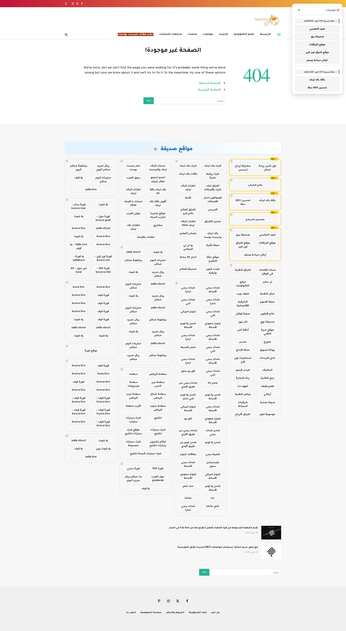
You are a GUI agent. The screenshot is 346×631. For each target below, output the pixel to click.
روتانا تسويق (267, 349)
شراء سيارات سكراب (133, 419)
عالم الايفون (267, 313)
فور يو (188, 418)
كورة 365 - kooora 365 (103, 270)
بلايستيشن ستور (212, 464)
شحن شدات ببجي (213, 432)
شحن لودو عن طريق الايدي (188, 444)
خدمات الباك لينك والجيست (158, 167)
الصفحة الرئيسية (209, 89)
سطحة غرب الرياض (133, 395)
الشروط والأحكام (175, 613)
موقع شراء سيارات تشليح (133, 431)
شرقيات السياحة (243, 404)
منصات (192, 34)
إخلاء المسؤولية (198, 613)
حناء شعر (188, 486)
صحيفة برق (243, 234)
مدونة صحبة (267, 402)
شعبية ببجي (212, 454)
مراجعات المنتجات (170, 34)
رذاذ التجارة (243, 377)
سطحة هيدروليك (133, 383)
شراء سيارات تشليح (157, 431)
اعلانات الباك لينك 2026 (188, 223)
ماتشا (188, 497)
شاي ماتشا (212, 506)
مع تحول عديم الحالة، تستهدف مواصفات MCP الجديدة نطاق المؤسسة (218, 547)
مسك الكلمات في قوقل (267, 271)
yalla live (91, 189)
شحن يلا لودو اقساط (188, 325)
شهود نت (242, 386)
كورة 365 (157, 468)
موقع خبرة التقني (267, 331)
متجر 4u (213, 382)
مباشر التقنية (243, 394)
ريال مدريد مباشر (158, 273)
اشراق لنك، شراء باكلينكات (212, 187)
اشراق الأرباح (242, 414)
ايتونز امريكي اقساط (188, 408)
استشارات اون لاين (242, 359)
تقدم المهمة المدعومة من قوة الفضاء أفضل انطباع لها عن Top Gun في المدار (213, 528)
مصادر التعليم (188, 233)
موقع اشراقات (267, 242)
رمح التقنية (267, 377)
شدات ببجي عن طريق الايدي (188, 384)
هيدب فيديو (243, 369)
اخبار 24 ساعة (188, 257)
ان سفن (267, 281)
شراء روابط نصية (212, 175)
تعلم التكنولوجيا (244, 34)
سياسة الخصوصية (151, 613)
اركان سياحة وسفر (255, 254)
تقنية (188, 197)
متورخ (267, 341)
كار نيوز (242, 321)
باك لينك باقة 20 (158, 191)
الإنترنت (223, 34)
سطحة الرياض (158, 374)
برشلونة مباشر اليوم (78, 167)
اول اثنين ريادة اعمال (267, 167)
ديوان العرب (133, 213)
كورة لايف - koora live (103, 399)
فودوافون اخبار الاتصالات (213, 199)
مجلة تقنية (212, 245)
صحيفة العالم (188, 268)
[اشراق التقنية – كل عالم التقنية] (266, 20)
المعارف (267, 369)
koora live (78, 228)
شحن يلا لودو (212, 442)
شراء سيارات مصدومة (133, 443)
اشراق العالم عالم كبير (188, 211)
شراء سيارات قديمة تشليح (145, 453)
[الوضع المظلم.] (66, 3)
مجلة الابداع (243, 349)
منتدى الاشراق (212, 221)
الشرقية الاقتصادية (243, 303)
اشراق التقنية (243, 269)
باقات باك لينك (188, 173)
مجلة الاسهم (267, 301)
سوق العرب (133, 177)
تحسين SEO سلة (243, 202)
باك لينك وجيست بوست (212, 235)
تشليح (158, 417)
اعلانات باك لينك (133, 226)
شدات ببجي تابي (188, 301)
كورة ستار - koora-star (78, 206)
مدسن (243, 341)
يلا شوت (158, 252)
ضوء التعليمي (267, 234)
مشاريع (157, 225)
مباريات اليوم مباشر (158, 261)
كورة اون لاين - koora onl (103, 258)
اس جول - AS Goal (78, 270)
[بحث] (66, 34)
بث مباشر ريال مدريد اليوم (133, 478)
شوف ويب (242, 293)
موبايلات (208, 34)
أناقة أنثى (243, 329)
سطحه (133, 374)
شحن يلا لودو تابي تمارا (188, 396)
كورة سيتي (133, 468)
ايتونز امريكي (188, 311)
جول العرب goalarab (157, 478)
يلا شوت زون (103, 448)
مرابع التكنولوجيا (242, 283)
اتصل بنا (131, 613)
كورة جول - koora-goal (103, 218)
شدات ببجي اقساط (213, 289)
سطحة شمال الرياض (158, 395)
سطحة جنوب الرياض (158, 407)
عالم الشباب (255, 184)
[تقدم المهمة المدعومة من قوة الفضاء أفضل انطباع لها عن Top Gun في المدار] (271, 532)
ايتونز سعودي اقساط (213, 325)
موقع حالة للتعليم (213, 258)
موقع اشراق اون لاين (243, 244)
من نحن (215, 613)
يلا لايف (145, 488)
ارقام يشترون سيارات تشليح (157, 443)
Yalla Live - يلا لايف (78, 246)
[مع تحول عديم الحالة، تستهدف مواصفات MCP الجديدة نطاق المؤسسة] (271, 552)
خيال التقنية (267, 293)
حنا (213, 497)
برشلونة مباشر (133, 260)
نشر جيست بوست (133, 167)
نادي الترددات (267, 357)
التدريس (213, 209)
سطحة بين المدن (158, 383)
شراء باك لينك (212, 165)
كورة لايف (103, 295)
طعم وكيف (267, 386)
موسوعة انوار (267, 414)
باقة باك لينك (267, 200)
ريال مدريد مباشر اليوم (103, 167)
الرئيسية (265, 34)
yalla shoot (133, 252)
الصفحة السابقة (210, 83)
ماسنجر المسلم (255, 219)
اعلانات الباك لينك (188, 187)
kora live (78, 286)
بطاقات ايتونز (188, 454)
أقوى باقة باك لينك (157, 203)
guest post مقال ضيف (158, 179)
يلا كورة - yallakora (79, 258)
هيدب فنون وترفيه (212, 270)
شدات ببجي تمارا (188, 289)
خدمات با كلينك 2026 (133, 203)
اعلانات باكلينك (145, 237)
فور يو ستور (188, 370)
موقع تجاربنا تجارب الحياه (158, 215)
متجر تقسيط (188, 347)
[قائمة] (279, 34)
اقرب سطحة (133, 405)
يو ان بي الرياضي (188, 246)
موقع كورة (91, 350)
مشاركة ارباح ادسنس (243, 167)
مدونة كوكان (243, 313)
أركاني (267, 394)
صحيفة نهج (267, 321)
